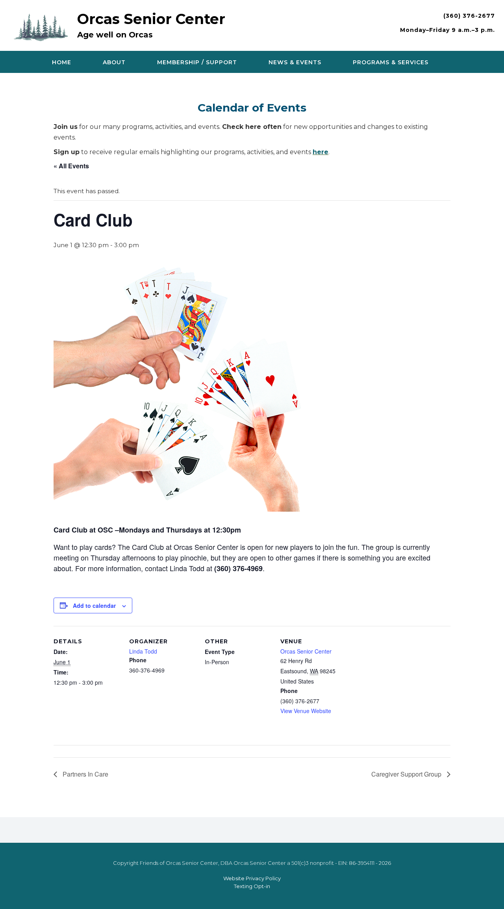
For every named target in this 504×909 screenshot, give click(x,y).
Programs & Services (390, 62)
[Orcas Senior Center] (43, 26)
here (320, 152)
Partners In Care (84, 774)
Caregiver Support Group (407, 774)
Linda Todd (143, 651)
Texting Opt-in (252, 886)
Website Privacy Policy (252, 878)
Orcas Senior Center (151, 19)
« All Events (71, 165)
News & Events (295, 62)
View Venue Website (305, 711)
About (114, 62)
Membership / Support (197, 62)
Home (61, 62)
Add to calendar (94, 605)
